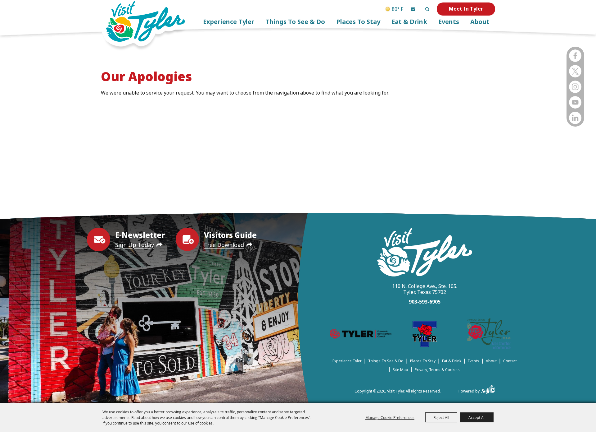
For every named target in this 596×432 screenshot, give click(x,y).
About (480, 21)
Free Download (224, 245)
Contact (510, 361)
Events (448, 21)
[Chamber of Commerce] (489, 334)
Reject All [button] (441, 417)
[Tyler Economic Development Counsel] (360, 335)
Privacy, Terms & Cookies (437, 369)
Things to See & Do (295, 21)
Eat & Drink (409, 21)
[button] (413, 9)
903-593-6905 (424, 301)
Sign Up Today (134, 245)
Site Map (400, 369)
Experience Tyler (228, 21)
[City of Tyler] (425, 335)
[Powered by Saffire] (488, 388)
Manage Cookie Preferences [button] (389, 417)
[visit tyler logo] (424, 253)
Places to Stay (358, 21)
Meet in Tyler (466, 8)
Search (427, 9)
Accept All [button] (476, 417)
